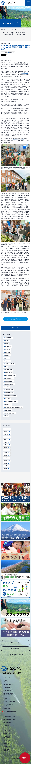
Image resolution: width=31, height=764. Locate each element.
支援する (25, 758)
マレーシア (7, 352)
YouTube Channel (10, 711)
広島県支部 (6, 747)
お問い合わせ (7, 690)
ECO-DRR (7, 398)
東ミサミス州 (15, 74)
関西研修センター (9, 378)
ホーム (5, 29)
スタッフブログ (10, 23)
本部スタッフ (8, 410)
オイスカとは (7, 677)
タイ (6, 366)
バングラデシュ (8, 338)
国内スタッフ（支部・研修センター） (13, 407)
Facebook (7, 708)
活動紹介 (6, 681)
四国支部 (6, 750)
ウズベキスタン (8, 369)
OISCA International (10, 726)
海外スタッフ (8, 404)
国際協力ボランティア (10, 413)
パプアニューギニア (9, 364)
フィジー (7, 340)
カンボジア (7, 349)
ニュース (6, 698)
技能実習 (7, 387)
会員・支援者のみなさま (15, 655)
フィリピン (23, 29)
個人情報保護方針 (8, 694)
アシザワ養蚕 (20, 140)
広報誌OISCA (15, 649)
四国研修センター (9, 381)
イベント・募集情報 (9, 702)
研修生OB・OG (9, 372)
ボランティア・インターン (11, 401)
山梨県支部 (6, 737)
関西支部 (6, 743)
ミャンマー (7, 355)
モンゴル (7, 358)
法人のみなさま (8, 687)
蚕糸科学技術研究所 (18, 138)
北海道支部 (6, 730)
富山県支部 (6, 740)
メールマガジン (15, 642)
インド (6, 343)
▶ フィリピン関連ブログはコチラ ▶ (15, 319)
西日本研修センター (9, 384)
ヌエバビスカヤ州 (6, 74)
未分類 (6, 416)
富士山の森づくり (9, 392)
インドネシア (8, 346)
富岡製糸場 (7, 140)
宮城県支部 (6, 734)
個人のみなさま (8, 684)
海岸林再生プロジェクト (10, 395)
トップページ (15, 327)
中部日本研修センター (10, 375)
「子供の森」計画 (9, 390)
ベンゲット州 (24, 73)
